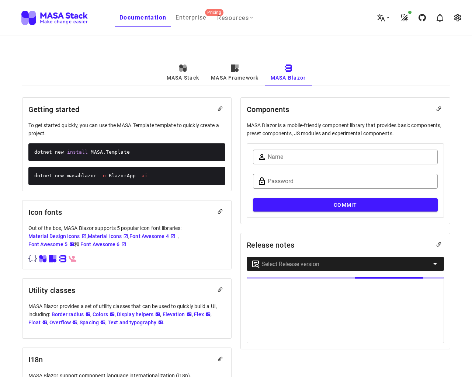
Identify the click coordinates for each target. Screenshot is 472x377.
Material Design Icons (54, 236)
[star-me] (422, 18)
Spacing (89, 322)
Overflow (60, 322)
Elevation (174, 314)
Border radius (68, 314)
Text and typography (132, 322)
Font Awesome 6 (99, 244)
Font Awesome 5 (47, 244)
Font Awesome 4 (149, 236)
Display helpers (135, 314)
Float (34, 322)
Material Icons (105, 236)
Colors (100, 314)
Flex (199, 314)
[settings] (457, 18)
